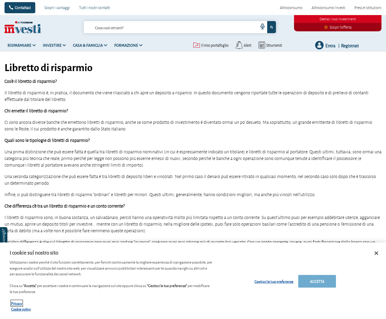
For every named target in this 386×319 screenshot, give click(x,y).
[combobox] (180, 27)
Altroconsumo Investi (328, 7)
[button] (4, 239)
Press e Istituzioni (367, 7)
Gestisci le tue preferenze (274, 281)
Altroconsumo (291, 7)
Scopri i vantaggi (57, 7)
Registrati (350, 45)
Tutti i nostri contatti (94, 7)
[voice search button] (260, 27)
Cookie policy (21, 309)
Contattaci (23, 7)
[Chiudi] (376, 253)
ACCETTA (317, 281)
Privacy (16, 303)
